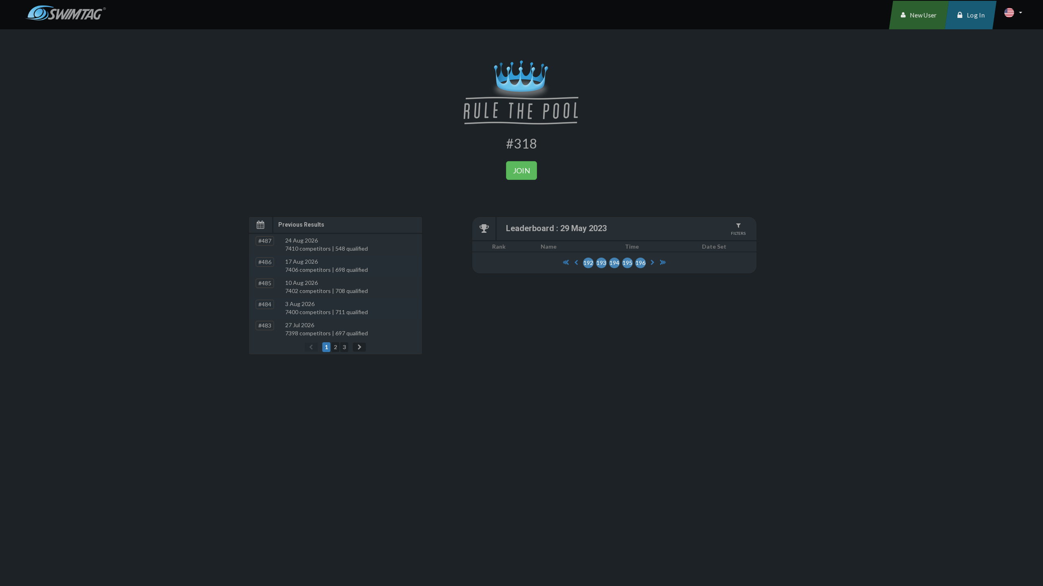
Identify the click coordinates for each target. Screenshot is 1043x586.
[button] (1013, 12)
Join (521, 170)
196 (640, 262)
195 (627, 262)
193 (601, 262)
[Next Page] (359, 347)
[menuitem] (919, 15)
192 (588, 262)
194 (614, 262)
